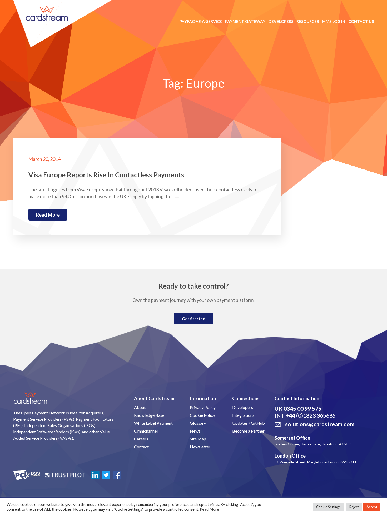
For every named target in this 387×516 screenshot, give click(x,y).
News (195, 430)
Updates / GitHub (248, 422)
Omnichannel (146, 430)
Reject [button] (354, 507)
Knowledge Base (149, 415)
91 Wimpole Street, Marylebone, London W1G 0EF (316, 462)
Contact (141, 446)
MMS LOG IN (333, 21)
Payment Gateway (245, 21)
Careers (141, 438)
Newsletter (200, 446)
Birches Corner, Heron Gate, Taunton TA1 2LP (313, 444)
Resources (307, 21)
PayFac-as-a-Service (201, 21)
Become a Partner (248, 430)
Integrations (243, 415)
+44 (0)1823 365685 (311, 415)
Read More (209, 509)
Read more (48, 215)
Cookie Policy (202, 415)
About (140, 407)
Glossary (198, 422)
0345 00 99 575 (302, 408)
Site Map (198, 438)
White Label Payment (153, 422)
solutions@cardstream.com (319, 424)
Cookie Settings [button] (328, 507)
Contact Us (361, 21)
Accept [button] (371, 507)
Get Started (193, 318)
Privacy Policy (203, 407)
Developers (281, 21)
